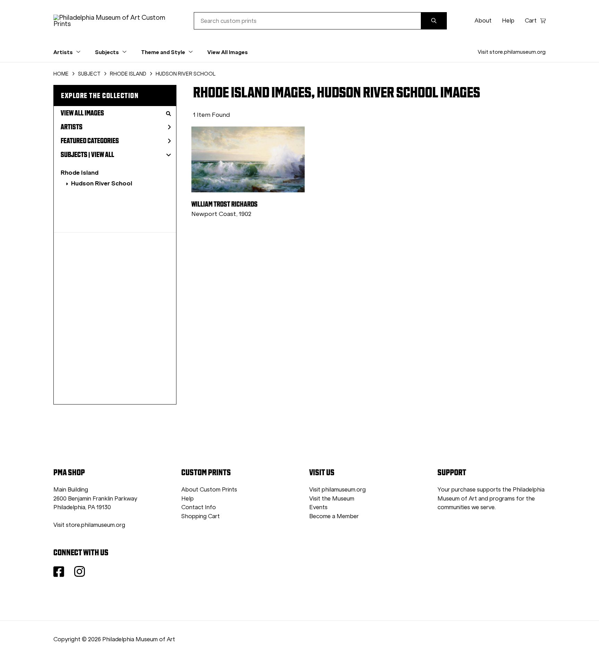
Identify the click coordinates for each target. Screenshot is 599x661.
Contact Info (198, 507)
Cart (531, 20)
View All (102, 154)
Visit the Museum (331, 498)
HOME (61, 74)
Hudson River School (101, 183)
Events (318, 507)
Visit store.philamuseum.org (512, 52)
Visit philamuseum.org (337, 489)
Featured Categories (90, 140)
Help (508, 20)
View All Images (227, 52)
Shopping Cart (200, 516)
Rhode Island (79, 172)
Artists (72, 126)
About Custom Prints (209, 489)
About (483, 20)
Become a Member (334, 516)
